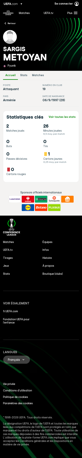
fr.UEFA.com (10, 311)
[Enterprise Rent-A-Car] (41, 199)
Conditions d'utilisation (17, 390)
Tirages (8, 257)
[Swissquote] (54, 199)
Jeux (6, 265)
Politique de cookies (15, 397)
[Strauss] (28, 199)
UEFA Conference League (8, 13)
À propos (48, 265)
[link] (24, 13)
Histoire (47, 257)
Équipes (47, 242)
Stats (23, 75)
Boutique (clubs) (53, 273)
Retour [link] (12, 23)
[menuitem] (28, 13)
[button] (71, 13)
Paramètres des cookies (18, 403)
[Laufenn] (15, 199)
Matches (38, 75)
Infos (46, 249)
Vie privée (9, 383)
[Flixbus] (54, 207)
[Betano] (41, 207)
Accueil (10, 75)
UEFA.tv (8, 249)
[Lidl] (28, 207)
